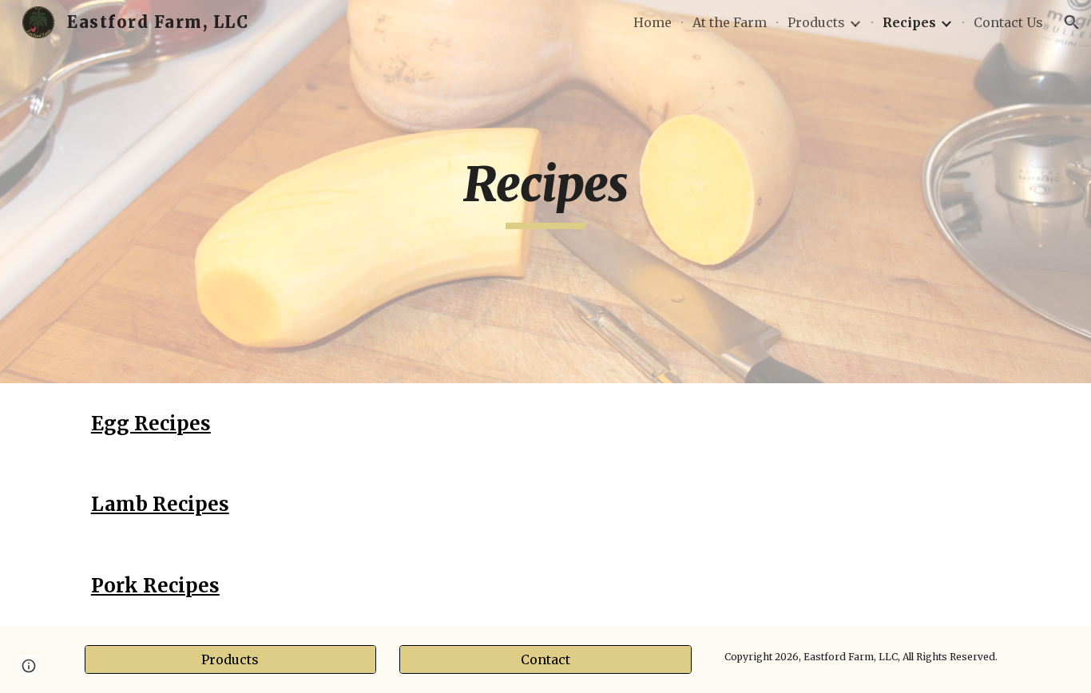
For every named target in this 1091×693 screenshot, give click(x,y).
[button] (1072, 22)
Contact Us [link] (1008, 22)
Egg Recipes (151, 423)
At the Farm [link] (729, 22)
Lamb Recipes (160, 504)
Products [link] (816, 22)
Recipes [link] (909, 22)
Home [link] (652, 22)
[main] (545, 192)
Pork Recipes (155, 585)
